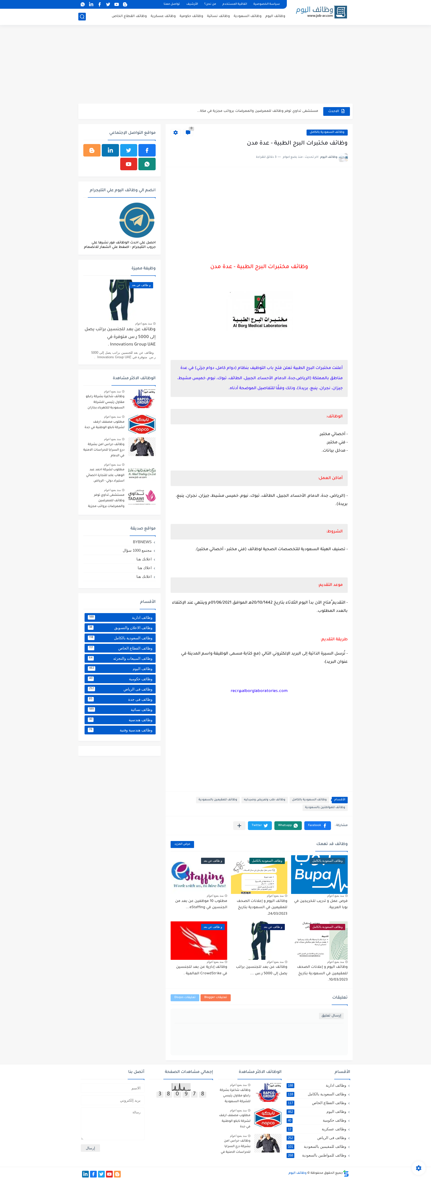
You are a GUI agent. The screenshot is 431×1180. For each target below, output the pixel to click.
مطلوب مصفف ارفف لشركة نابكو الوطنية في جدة (104, 424)
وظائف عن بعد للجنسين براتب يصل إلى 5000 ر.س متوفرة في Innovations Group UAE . (120, 337)
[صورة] (142, 398)
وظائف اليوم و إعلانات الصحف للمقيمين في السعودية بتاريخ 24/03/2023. (262, 907)
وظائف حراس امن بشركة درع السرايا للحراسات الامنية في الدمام (103, 450)
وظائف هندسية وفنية (120, 730)
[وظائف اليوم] (321, 12)
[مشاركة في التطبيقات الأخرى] (239, 825)
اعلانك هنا (144, 559)
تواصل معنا (172, 4)
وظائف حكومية (191, 16)
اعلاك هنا (145, 568)
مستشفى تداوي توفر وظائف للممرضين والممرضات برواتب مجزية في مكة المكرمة (106, 502)
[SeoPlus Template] (346, 1173)
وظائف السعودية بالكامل (327, 132)
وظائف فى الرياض (120, 689)
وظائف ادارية (120, 617)
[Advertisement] (215, 65)
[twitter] (108, 4)
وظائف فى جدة (120, 699)
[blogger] (125, 4)
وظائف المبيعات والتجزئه (120, 658)
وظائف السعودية (248, 16)
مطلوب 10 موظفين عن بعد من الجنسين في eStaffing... (201, 904)
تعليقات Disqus (185, 997)
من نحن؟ (210, 4)
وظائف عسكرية (163, 16)
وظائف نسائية (218, 16)
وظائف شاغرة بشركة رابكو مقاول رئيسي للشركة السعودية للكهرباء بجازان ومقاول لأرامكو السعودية (105, 403)
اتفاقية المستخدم (234, 4)
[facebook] (100, 4)
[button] (317, 825)
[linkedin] (91, 4)
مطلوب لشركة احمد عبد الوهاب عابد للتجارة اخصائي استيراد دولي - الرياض (105, 475)
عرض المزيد (182, 844)
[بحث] (82, 16)
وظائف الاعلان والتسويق (120, 628)
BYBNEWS (142, 542)
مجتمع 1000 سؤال (137, 550)
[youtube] (116, 4)
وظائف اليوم (275, 16)
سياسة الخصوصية (266, 4)
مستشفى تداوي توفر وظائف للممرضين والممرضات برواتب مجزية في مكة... (257, 111)
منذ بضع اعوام (335, 895)
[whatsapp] (83, 4)
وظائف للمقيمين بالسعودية (218, 800)
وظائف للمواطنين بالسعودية (325, 807)
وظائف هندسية (120, 720)
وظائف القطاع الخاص (129, 16)
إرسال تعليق (331, 1016)
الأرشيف (192, 4)
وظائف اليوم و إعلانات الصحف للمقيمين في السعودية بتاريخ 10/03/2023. (322, 973)
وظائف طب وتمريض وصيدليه (264, 800)
